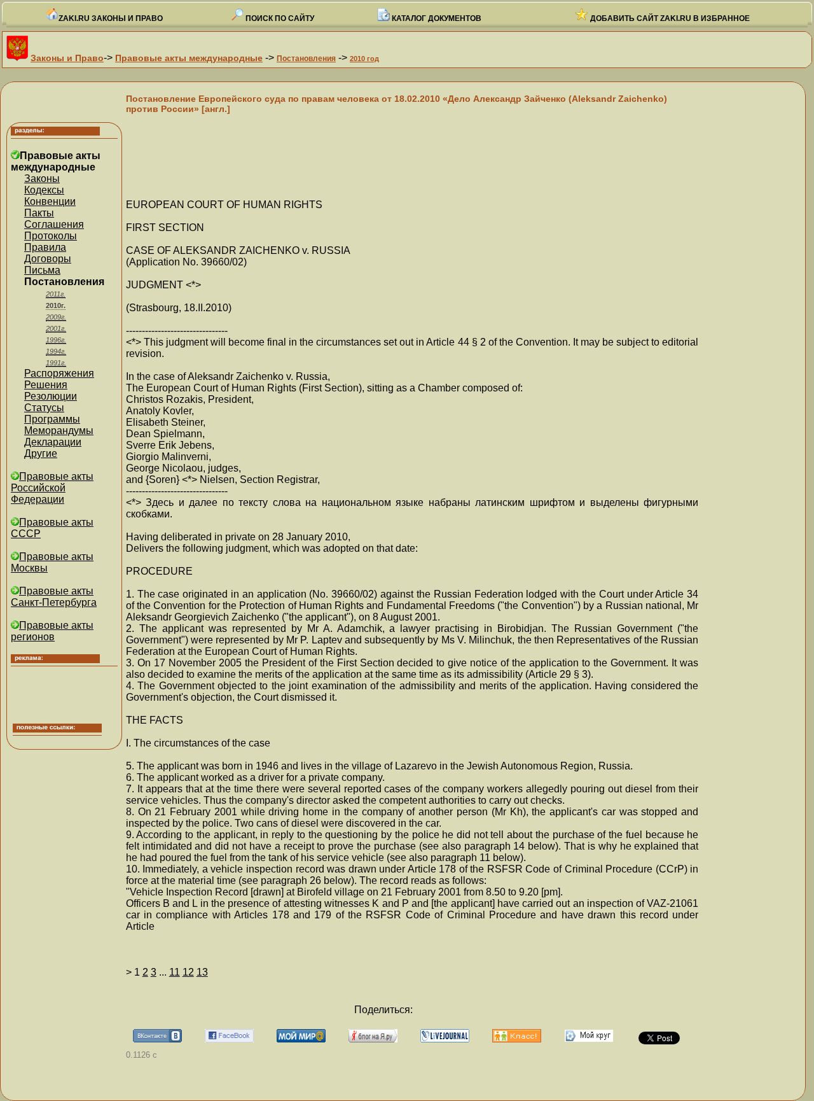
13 (202, 972)
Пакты (39, 212)
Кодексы (44, 190)
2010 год (364, 58)
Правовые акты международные (189, 58)
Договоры (47, 258)
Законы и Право (67, 58)
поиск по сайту (279, 18)
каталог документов (435, 18)
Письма (42, 270)
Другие (40, 453)
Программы (52, 419)
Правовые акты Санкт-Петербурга (54, 597)
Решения (45, 384)
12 (188, 972)
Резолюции (50, 396)
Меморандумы (58, 430)
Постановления (306, 58)
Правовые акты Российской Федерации (52, 488)
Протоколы (50, 235)
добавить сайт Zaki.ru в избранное (669, 18)
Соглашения (54, 224)
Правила (45, 247)
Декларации (52, 442)
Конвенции (50, 201)
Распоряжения (59, 373)
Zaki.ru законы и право (111, 18)
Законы (42, 178)
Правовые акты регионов (52, 631)
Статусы (44, 407)
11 (174, 972)
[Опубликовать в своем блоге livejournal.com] (444, 1039)
